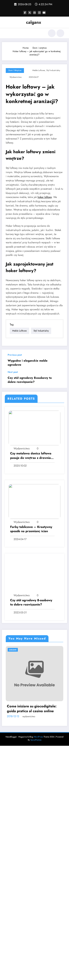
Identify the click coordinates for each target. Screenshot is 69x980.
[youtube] (44, 12)
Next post (13, 372)
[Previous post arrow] (60, 360)
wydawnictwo (16, 77)
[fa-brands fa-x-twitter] (29, 12)
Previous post (15, 354)
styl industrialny (53, 70)
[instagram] (39, 12)
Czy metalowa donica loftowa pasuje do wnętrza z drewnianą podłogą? (32, 455)
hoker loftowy (45, 197)
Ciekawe (46, 650)
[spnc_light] (60, 33)
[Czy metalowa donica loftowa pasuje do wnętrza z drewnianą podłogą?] (34, 428)
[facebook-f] (25, 12)
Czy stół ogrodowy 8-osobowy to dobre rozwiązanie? (30, 380)
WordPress (38, 736)
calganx (33, 22)
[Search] (52, 33)
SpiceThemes (35, 739)
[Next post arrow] (60, 379)
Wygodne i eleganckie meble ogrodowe (28, 363)
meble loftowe (38, 70)
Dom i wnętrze (14, 70)
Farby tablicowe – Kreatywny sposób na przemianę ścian (31, 529)
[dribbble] (34, 12)
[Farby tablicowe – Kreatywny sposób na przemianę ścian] (34, 501)
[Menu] (6, 33)
